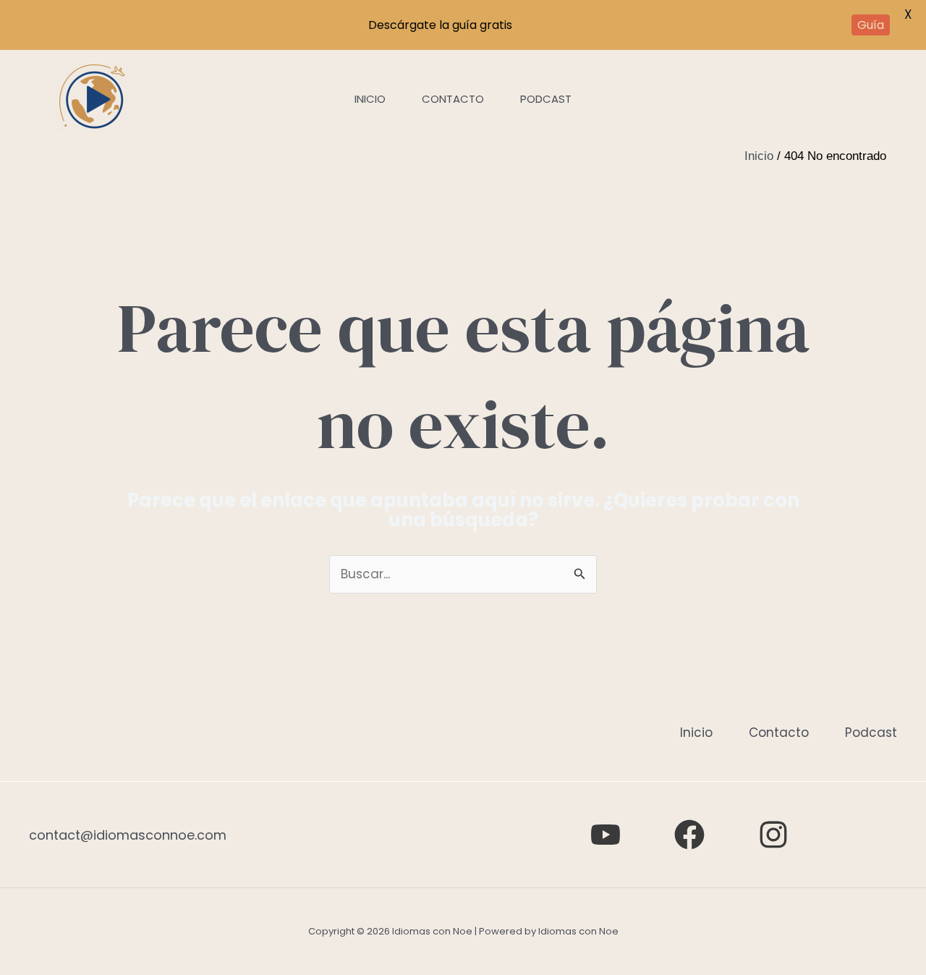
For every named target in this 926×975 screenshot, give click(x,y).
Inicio (370, 98)
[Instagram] (773, 834)
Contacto (453, 98)
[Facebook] (689, 834)
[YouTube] (605, 834)
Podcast (546, 98)
